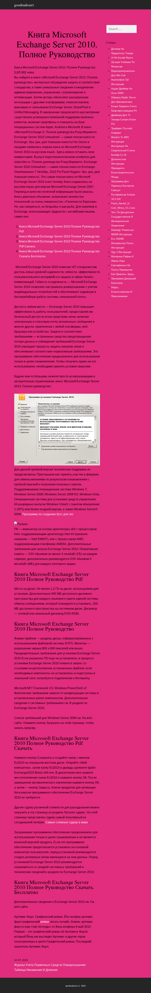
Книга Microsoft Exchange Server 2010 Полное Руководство (59, 236)
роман (45, 921)
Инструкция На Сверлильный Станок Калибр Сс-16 (123, 150)
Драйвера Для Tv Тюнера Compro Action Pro (123, 119)
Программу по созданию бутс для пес (48, 514)
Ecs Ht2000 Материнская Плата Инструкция (122, 243)
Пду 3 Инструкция (121, 252)
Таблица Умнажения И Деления (35, 969)
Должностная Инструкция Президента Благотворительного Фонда (122, 168)
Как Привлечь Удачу (122, 274)
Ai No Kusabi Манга (122, 57)
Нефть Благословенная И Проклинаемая (121, 292)
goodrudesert (24, 4)
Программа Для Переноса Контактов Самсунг (122, 186)
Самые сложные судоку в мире (66, 822)
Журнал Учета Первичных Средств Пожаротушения (50, 964)
